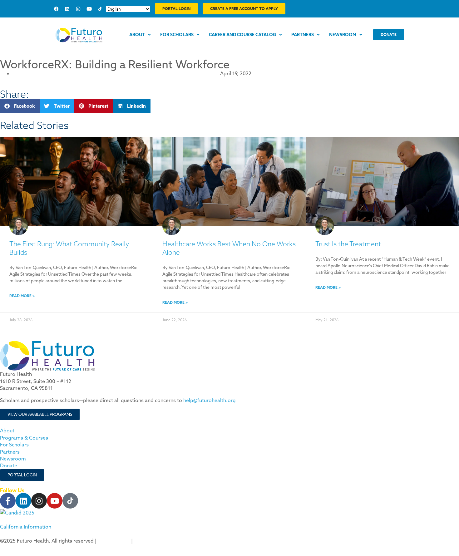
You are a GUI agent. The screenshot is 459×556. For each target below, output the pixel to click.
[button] (20, 106)
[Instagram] (78, 8)
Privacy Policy (114, 541)
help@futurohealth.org (209, 400)
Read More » (22, 295)
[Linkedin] (67, 8)
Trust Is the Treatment (348, 244)
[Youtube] (89, 8)
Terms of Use (149, 541)
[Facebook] (56, 8)
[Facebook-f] (8, 501)
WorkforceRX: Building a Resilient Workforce (115, 64)
